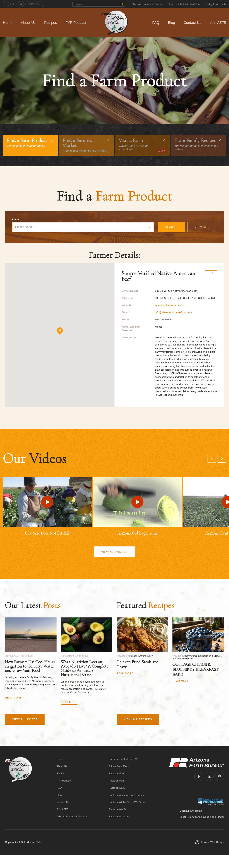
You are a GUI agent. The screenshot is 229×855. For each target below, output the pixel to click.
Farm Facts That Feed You (184, 4)
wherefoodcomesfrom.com (170, 305)
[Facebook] (6, 4)
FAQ (155, 23)
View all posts (24, 719)
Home (7, 23)
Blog (171, 23)
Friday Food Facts (215, 4)
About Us (28, 23)
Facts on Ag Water (119, 816)
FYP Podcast (75, 23)
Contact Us (192, 23)
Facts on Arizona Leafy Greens (126, 795)
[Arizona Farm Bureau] (34, 4)
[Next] (222, 458)
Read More (13, 697)
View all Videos (114, 551)
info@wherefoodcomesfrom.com (173, 312)
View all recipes (138, 719)
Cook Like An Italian (191, 810)
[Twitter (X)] (13, 4)
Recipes (50, 23)
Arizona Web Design (212, 842)
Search (171, 227)
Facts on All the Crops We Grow (127, 802)
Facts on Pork (117, 780)
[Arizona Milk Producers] (210, 801)
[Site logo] (18, 788)
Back (211, 273)
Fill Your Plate (33, 842)
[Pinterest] (21, 4)
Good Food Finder (213, 816)
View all (201, 227)
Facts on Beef (117, 773)
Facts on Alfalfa (117, 809)
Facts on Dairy (117, 787)
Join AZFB (218, 23)
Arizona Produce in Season (148, 4)
